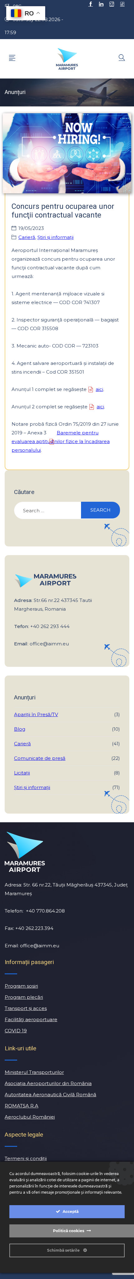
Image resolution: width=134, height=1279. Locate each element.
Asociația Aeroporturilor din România (48, 1083)
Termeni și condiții (26, 1158)
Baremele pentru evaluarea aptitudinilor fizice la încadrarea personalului (61, 441)
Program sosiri (21, 986)
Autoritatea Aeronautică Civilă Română (50, 1094)
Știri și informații (55, 237)
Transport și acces (26, 1008)
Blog (19, 729)
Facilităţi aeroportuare (31, 1019)
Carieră (26, 237)
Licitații (22, 773)
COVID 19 (16, 1031)
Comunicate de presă (39, 758)
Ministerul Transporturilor (34, 1072)
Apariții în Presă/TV (36, 714)
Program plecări (24, 997)
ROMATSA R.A (21, 1106)
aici (99, 389)
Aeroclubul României (30, 1117)
